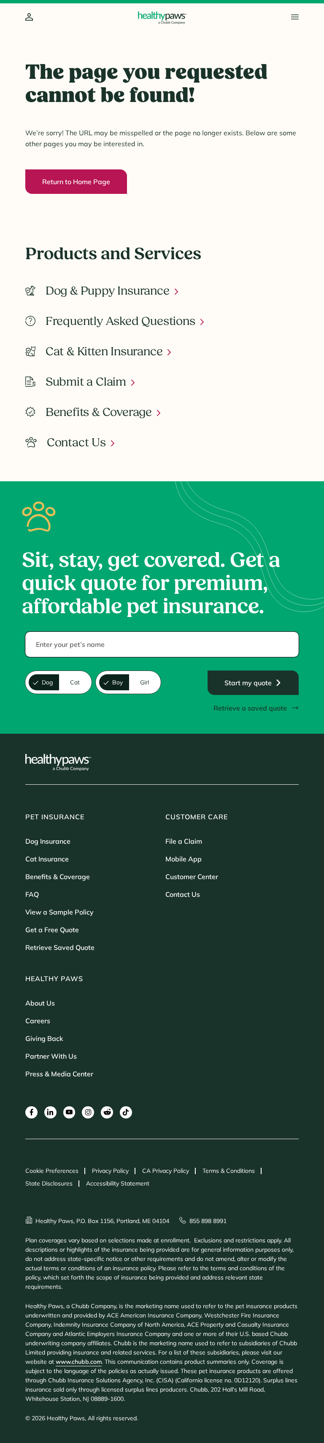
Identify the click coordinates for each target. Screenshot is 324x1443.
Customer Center (191, 876)
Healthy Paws (54, 978)
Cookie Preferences (51, 1171)
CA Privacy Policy (165, 1171)
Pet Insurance (54, 817)
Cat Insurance (47, 859)
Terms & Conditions (228, 1171)
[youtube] (69, 1112)
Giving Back (44, 1038)
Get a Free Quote (52, 929)
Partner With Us (51, 1056)
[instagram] (88, 1112)
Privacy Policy (110, 1171)
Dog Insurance (47, 841)
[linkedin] (50, 1112)
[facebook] (31, 1112)
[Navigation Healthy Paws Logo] (162, 17)
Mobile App (183, 859)
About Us (40, 1003)
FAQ (32, 894)
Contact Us (182, 894)
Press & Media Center (59, 1074)
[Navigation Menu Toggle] (295, 17)
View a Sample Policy (59, 912)
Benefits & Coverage (57, 876)
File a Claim (183, 841)
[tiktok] (126, 1112)
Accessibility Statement (117, 1183)
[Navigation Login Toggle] (29, 17)
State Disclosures (49, 1183)
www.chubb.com (79, 1361)
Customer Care (196, 817)
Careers (37, 1021)
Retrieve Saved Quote (59, 947)
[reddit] (107, 1112)
